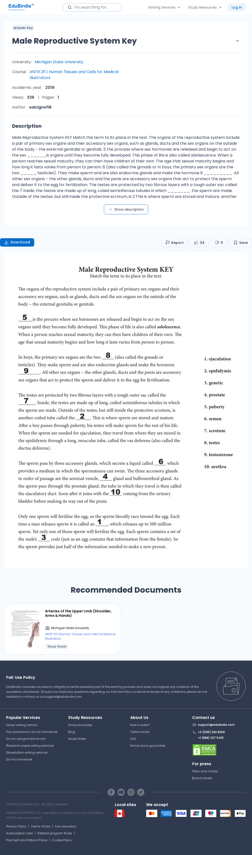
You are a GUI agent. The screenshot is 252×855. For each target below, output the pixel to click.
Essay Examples (80, 725)
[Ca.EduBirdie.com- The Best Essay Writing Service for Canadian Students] (120, 816)
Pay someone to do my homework (31, 732)
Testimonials (140, 732)
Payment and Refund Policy (26, 840)
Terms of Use (40, 826)
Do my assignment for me (25, 739)
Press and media (205, 771)
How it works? (140, 725)
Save (243, 242)
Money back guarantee (147, 746)
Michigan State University (59, 62)
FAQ (133, 739)
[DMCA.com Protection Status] (219, 750)
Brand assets (202, 778)
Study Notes (77, 739)
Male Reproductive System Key (74, 40)
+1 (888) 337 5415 (211, 738)
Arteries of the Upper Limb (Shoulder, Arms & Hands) (78, 613)
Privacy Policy (16, 826)
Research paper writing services (30, 746)
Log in (237, 7)
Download (20, 242)
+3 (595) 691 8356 (211, 732)
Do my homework (19, 759)
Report (177, 242)
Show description (129, 209)
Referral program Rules (55, 833)
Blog (71, 732)
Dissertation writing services (27, 752)
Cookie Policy (62, 840)
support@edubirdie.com (63, 697)
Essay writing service (21, 725)
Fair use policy (65, 826)
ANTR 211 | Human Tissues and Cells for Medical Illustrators (74, 74)
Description (27, 126)
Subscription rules (19, 833)
